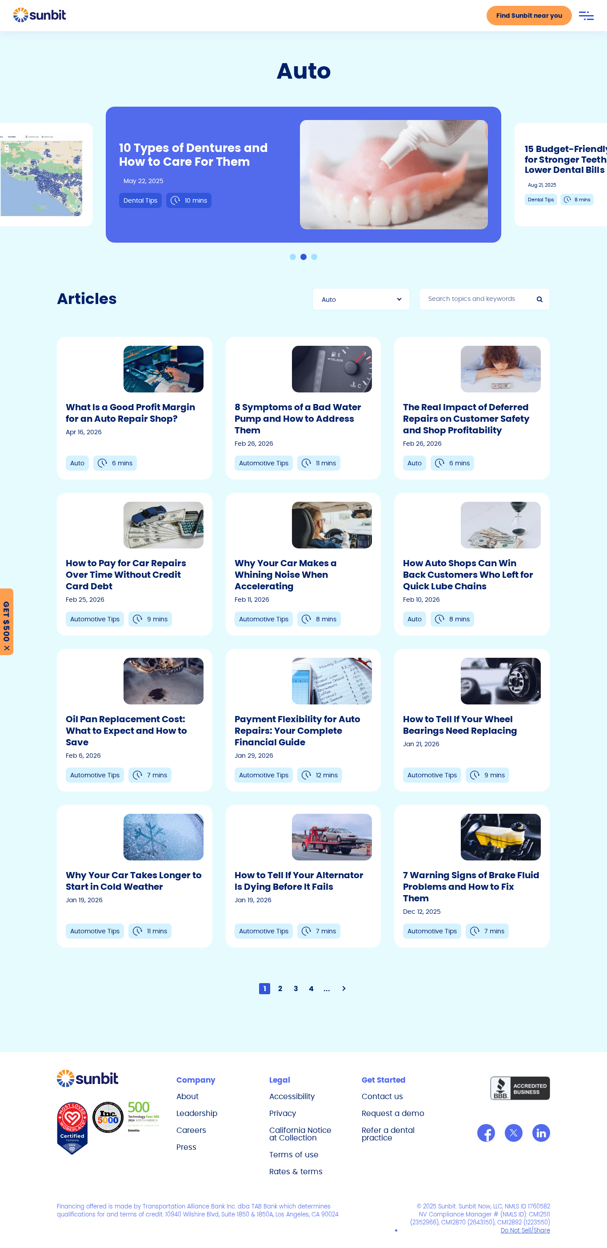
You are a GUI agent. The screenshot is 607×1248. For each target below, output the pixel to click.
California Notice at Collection (300, 1134)
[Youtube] (541, 1133)
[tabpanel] (303, 175)
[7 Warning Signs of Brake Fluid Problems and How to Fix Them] (472, 876)
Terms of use (294, 1154)
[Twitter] (514, 1133)
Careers (191, 1130)
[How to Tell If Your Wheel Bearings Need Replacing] (472, 720)
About (187, 1096)
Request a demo (393, 1113)
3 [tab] (314, 257)
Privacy (282, 1113)
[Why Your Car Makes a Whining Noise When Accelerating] (303, 564)
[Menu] (586, 16)
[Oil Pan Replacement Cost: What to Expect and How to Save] (134, 720)
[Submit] (541, 299)
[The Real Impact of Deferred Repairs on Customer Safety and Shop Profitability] (472, 408)
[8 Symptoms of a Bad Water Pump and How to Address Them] (303, 408)
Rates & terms (296, 1171)
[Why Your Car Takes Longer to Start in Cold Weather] (134, 876)
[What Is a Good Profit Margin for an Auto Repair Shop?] (134, 408)
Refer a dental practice (388, 1134)
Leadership (196, 1113)
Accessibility (292, 1096)
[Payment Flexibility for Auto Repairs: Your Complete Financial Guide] (303, 720)
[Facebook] (486, 1133)
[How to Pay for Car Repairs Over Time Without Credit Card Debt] (134, 564)
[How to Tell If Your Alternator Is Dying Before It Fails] (303, 876)
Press (186, 1147)
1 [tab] (293, 257)
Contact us (382, 1096)
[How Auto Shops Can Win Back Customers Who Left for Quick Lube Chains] (472, 564)
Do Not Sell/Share (525, 1230)
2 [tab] (303, 257)
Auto (329, 299)
